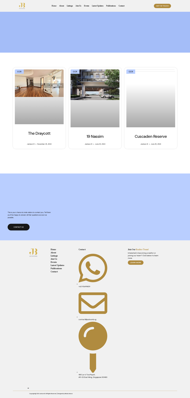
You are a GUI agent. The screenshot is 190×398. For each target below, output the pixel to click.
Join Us (78, 6)
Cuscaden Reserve (151, 136)
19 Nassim (95, 136)
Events (86, 6)
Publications (111, 6)
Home (54, 6)
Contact (122, 6)
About (61, 6)
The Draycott (39, 133)
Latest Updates (97, 6)
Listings (70, 6)
